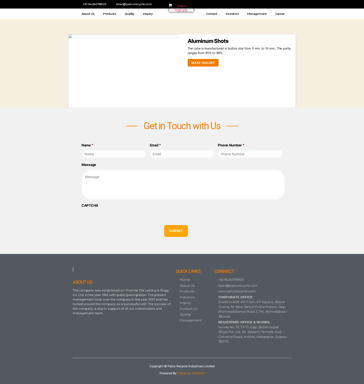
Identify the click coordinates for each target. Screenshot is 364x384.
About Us (88, 14)
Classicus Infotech (191, 373)
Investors (232, 14)
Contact (211, 14)
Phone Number (231, 145)
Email (155, 145)
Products (109, 14)
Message (89, 165)
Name (87, 145)
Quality (129, 14)
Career (280, 14)
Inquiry (148, 14)
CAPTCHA (90, 205)
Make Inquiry (203, 63)
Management (257, 14)
